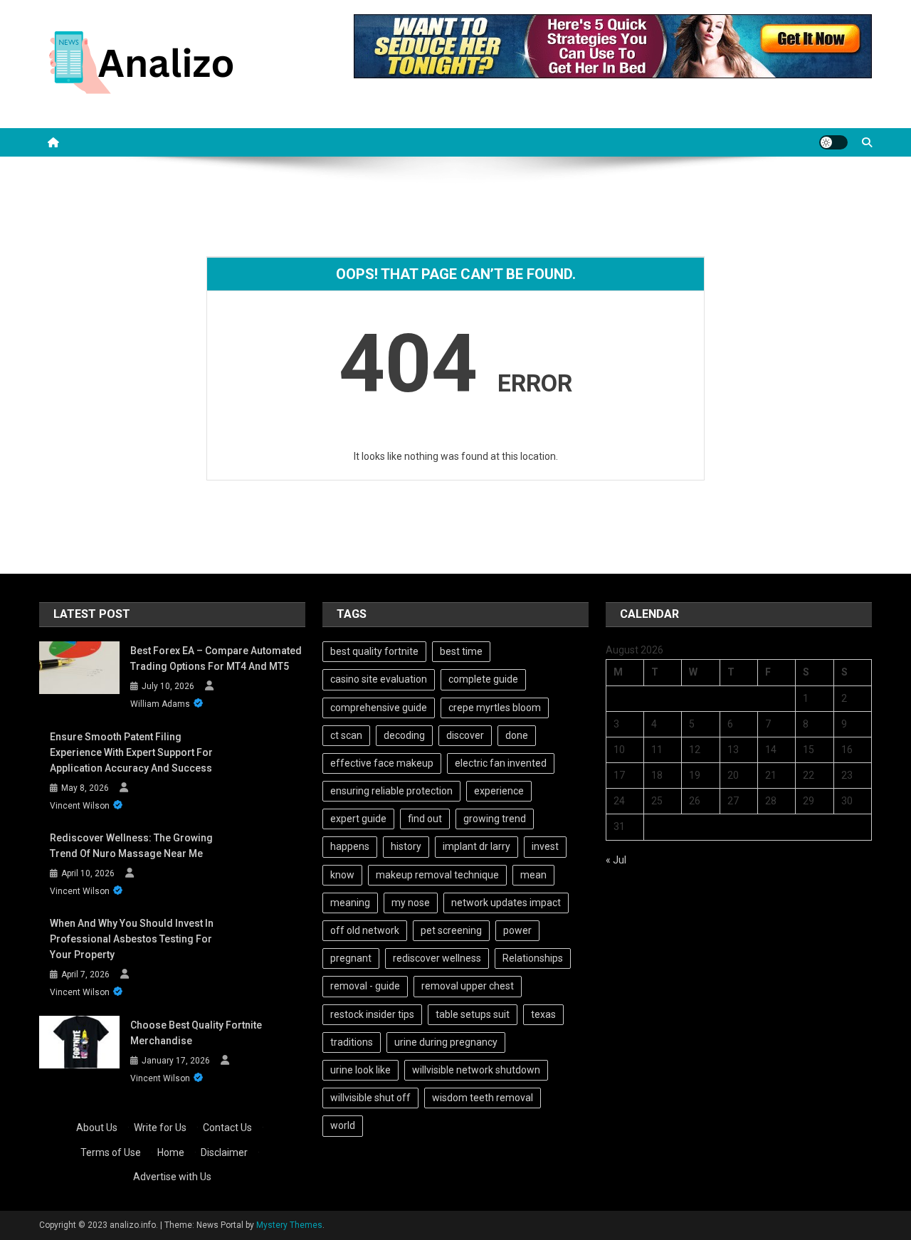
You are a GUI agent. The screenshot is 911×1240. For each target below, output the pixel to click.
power (517, 930)
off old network (364, 930)
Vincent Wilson (80, 806)
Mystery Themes (289, 1225)
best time (461, 651)
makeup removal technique (437, 875)
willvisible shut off (370, 1097)
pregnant (351, 958)
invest (545, 846)
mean (533, 875)
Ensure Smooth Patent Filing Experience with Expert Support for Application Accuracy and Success (131, 752)
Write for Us (160, 1127)
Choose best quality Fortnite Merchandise (196, 1032)
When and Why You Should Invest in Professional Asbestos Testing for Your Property (132, 939)
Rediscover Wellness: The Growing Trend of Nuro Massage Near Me (131, 845)
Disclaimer (224, 1152)
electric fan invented (501, 763)
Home (170, 1152)
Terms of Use (110, 1152)
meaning (350, 902)
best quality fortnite (374, 651)
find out (425, 818)
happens (349, 846)
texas (543, 1014)
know (342, 875)
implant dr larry (476, 846)
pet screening (451, 930)
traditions (351, 1042)
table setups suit (473, 1014)
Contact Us (227, 1127)
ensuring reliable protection (391, 791)
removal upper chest (467, 986)
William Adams (160, 704)
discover (465, 735)
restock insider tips (372, 1014)
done (516, 735)
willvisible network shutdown (476, 1070)
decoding (404, 735)
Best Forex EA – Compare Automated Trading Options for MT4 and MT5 (216, 658)
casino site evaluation (378, 679)
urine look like (360, 1070)
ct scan (346, 735)
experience (499, 791)
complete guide (483, 679)
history (406, 846)
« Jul (616, 860)
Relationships (532, 958)
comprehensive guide (378, 707)
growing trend (494, 818)
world (342, 1125)
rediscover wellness (437, 958)
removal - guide (365, 986)
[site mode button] (833, 142)
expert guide (358, 818)
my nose (410, 902)
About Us (96, 1127)
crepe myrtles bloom (494, 707)
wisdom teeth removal (482, 1097)
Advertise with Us (172, 1176)
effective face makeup (381, 763)
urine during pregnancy (445, 1042)
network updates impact (506, 902)
